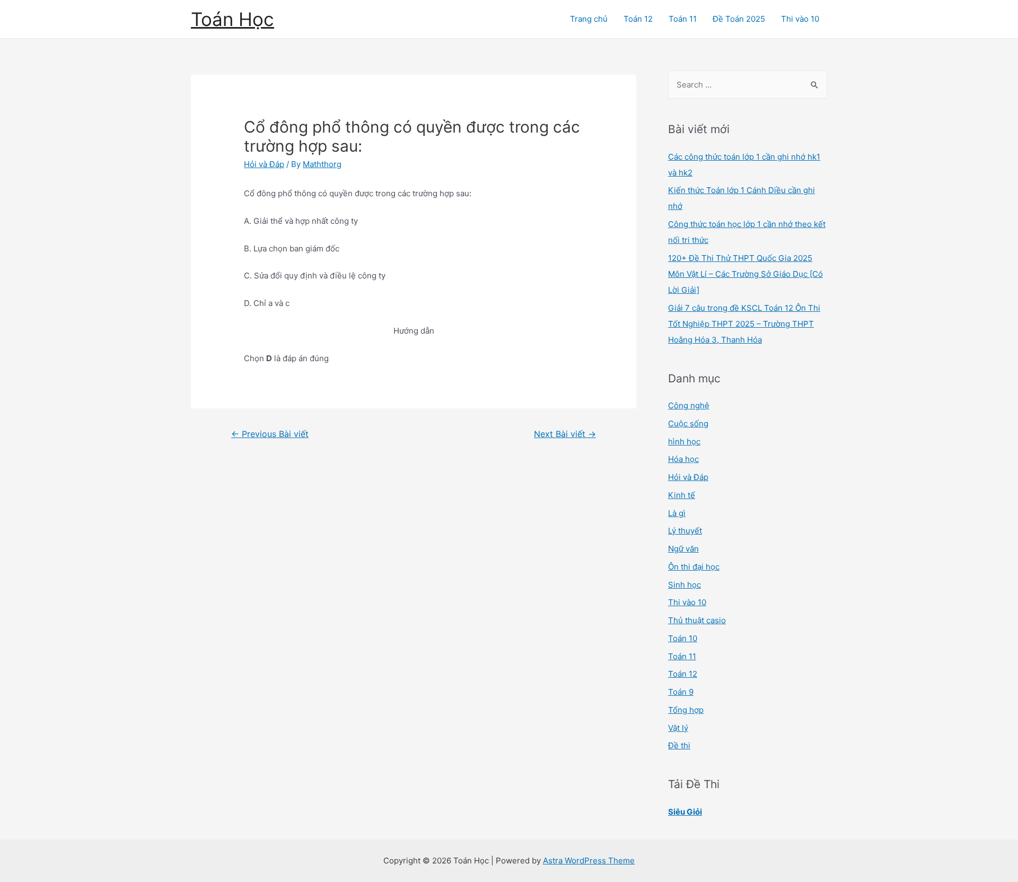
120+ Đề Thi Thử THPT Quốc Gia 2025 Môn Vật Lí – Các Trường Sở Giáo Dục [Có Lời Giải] (745, 274)
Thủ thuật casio (697, 620)
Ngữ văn (683, 549)
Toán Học (232, 19)
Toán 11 (683, 19)
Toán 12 (638, 19)
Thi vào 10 (800, 19)
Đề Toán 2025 (739, 19)
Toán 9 (681, 692)
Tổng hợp (686, 710)
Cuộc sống (688, 423)
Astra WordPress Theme (589, 860)
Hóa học (683, 459)
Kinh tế (681, 495)
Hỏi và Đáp (264, 164)
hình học (684, 441)
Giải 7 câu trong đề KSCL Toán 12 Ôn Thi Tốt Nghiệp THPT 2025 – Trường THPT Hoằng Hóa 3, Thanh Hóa (744, 324)
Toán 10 (682, 638)
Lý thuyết (685, 531)
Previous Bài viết (270, 434)
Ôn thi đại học (693, 567)
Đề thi (679, 745)
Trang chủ (589, 19)
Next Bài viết (565, 434)
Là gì (677, 513)
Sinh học (684, 585)
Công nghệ (688, 405)
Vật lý (678, 728)
